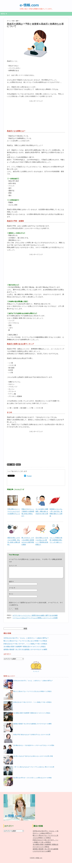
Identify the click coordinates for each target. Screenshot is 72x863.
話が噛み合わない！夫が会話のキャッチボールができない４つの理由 (33, 745)
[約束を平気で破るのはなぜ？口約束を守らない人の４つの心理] (8, 738)
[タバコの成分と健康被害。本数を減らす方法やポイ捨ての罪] (41, 496)
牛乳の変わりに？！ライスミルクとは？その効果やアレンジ (13, 511)
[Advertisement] (36, 115)
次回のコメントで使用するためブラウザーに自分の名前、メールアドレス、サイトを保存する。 (36, 604)
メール (12, 588)
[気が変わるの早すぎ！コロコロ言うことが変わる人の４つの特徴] (8, 781)
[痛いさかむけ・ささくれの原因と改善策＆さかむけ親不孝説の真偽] (26, 525)
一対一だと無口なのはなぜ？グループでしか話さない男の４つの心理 (33, 767)
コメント (13, 565)
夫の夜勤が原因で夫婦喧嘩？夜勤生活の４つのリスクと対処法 (25, 646)
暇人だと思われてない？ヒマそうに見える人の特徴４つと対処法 (25, 641)
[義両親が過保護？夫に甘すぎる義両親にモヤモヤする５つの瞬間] (8, 727)
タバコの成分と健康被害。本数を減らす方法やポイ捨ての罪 (42, 511)
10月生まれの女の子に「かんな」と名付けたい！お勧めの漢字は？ (26, 638)
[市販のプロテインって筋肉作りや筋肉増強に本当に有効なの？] (26, 496)
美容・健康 (11, 464)
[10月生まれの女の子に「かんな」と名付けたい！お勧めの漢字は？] (8, 684)
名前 (11, 581)
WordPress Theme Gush (36, 859)
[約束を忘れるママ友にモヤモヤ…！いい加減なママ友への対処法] (8, 706)
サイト (11, 594)
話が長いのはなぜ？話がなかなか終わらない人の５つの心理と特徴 (33, 756)
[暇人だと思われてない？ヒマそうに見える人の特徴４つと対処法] (8, 695)
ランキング (36, 671)
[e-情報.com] (36, 4)
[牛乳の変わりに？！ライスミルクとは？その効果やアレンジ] (12, 496)
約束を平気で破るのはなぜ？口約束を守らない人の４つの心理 (31, 734)
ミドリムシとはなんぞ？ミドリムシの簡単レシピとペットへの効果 (35, 618)
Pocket (29, 476)
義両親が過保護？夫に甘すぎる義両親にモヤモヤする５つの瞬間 (25, 649)
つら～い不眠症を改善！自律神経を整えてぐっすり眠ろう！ (56, 540)
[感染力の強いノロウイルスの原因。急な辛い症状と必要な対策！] (12, 525)
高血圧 (18, 464)
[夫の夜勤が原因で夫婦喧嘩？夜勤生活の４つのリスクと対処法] (8, 716)
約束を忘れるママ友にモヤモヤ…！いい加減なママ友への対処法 (25, 644)
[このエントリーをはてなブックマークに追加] (25, 476)
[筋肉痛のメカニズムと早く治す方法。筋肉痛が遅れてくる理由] (55, 496)
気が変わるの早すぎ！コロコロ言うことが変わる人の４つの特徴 (32, 777)
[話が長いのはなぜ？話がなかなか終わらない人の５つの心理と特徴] (8, 759)
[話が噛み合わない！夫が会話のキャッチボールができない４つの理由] (8, 749)
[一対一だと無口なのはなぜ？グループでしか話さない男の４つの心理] (8, 770)
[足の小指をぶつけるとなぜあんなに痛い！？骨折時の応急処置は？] (41, 525)
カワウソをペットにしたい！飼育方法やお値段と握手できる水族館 (35, 615)
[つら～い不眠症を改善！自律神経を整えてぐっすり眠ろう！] (55, 525)
